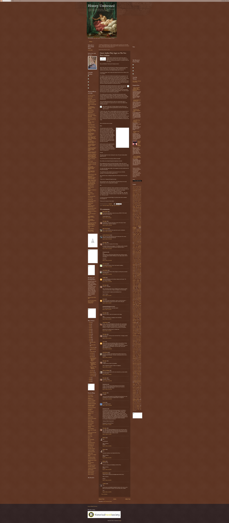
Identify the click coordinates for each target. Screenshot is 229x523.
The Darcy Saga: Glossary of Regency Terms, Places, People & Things (92, 130)
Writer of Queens (91, 474)
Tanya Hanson (105, 322)
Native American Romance (136, 291)
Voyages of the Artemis (92, 468)
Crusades (134, 215)
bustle (133, 369)
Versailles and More (91, 466)
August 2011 (92, 351)
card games (138, 369)
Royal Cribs (90, 98)
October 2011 (92, 347)
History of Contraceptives (137, 252)
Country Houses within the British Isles (92, 201)
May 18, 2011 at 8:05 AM (107, 217)
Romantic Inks (90, 447)
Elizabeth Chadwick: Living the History (91, 405)
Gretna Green (138, 237)
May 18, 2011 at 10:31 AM (107, 231)
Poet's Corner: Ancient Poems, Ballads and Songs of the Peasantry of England (92, 138)
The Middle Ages (91, 185)
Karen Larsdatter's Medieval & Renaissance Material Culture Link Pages (91, 177)
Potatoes (138, 300)
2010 (90, 377)
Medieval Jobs (90, 199)
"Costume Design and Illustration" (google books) (91, 145)
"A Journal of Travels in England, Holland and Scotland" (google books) (92, 149)
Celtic (138, 206)
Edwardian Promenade (92, 403)
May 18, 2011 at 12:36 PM (107, 274)
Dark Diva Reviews (91, 402)
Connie (104, 402)
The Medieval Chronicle (92, 101)
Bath (136, 200)
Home (90, 41)
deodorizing (139, 375)
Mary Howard (135, 278)
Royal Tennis (139, 316)
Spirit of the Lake (117, 205)
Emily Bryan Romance (92, 407)
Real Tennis (134, 306)
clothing (134, 373)
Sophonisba (134, 334)
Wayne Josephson (137, 360)
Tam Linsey (105, 263)
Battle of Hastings (138, 202)
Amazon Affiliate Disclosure (92, 506)
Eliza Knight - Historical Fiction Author (137, 81)
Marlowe (134, 277)
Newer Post (101, 499)
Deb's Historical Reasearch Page (91, 231)
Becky (104, 299)
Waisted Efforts (90, 469)
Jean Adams (90, 424)
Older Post (127, 499)
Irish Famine (139, 261)
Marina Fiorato (138, 276)
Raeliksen (138, 305)
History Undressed (101, 5)
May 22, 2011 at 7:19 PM (107, 424)
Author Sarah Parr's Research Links (91, 206)
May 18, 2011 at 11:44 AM (107, 260)
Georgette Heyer (136, 234)
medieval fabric (138, 397)
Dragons (138, 217)
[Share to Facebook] (120, 204)
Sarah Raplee (105, 270)
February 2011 (92, 374)
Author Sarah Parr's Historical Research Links (91, 172)
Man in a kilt (135, 274)
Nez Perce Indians (106, 205)
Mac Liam (138, 273)
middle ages (135, 400)
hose (139, 388)
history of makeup (138, 385)
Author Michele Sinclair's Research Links (91, 220)
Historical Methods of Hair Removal (137, 100)
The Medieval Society (91, 127)
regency (138, 405)
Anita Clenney (105, 352)
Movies (135, 290)
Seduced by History (91, 451)
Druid (134, 220)
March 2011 (92, 372)
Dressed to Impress (136, 218)
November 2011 (92, 344)
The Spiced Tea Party (91, 458)
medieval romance (136, 399)
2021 (90, 324)
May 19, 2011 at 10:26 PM (107, 380)
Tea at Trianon (90, 96)
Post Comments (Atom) (108, 501)
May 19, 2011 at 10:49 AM (107, 348)
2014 (90, 335)
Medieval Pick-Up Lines (92, 162)
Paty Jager (111, 205)
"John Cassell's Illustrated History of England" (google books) (91, 168)
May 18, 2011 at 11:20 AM (107, 248)
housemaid (134, 389)
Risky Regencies (91, 445)
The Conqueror (138, 344)
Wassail (140, 359)
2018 (90, 329)
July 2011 (92, 353)
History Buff (90, 420)
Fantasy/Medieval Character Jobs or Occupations (91, 134)
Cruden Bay (138, 214)
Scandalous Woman (91, 448)
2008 (90, 381)
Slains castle (138, 332)
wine (138, 409)
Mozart (138, 290)
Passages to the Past (91, 99)
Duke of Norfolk (139, 221)
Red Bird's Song (137, 307)
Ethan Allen (134, 231)
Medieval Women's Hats (92, 174)
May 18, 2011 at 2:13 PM (107, 295)
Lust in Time (90, 436)
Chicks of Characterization (91, 398)
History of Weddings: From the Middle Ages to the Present (137, 157)
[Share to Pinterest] (121, 204)
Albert (133, 192)
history (136, 382)
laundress (134, 390)
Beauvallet (135, 203)
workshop (134, 410)
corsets (138, 374)
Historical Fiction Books (92, 418)
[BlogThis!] (117, 204)
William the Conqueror (136, 363)
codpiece (138, 373)
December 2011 (92, 342)
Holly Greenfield (90, 423)
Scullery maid (138, 328)
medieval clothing (135, 396)
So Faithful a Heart (136, 333)
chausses (134, 370)
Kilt (137, 264)
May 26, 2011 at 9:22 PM (107, 469)
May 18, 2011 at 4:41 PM (107, 319)
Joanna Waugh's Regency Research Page (91, 217)
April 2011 (92, 370)
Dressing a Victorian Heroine (137, 219)
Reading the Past (91, 444)
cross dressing (135, 375)
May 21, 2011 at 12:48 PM (107, 405)
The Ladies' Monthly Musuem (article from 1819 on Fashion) (91, 183)
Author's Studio (90, 396)
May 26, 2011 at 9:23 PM (107, 480)
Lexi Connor (90, 434)
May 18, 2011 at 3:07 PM (107, 309)
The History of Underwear (137, 346)
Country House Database (90, 204)
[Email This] (116, 204)
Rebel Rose (139, 306)
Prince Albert (135, 301)
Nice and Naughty (91, 439)
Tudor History (90, 197)
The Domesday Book (91, 196)
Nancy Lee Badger (106, 370)
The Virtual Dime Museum (91, 463)
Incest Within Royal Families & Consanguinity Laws (136, 121)
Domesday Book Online (92, 208)
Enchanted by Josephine (90, 409)
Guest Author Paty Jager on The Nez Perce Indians (93, 359)
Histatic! (89, 415)
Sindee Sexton (90, 453)
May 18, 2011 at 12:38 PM (107, 281)
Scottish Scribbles (91, 450)
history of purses (137, 386)
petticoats (138, 403)
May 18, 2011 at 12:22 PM (107, 266)
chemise (137, 370)
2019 (90, 327)
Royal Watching (136, 317)
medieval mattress (136, 398)
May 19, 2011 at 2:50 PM (107, 367)
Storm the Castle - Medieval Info (91, 112)
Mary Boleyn (138, 277)
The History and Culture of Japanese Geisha (136, 110)
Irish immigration (135, 263)
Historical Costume (91, 209)
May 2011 (92, 356)
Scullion (134, 329)
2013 (90, 337)
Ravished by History (91, 442)
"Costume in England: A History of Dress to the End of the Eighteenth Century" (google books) (92, 156)
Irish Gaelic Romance (137, 262)
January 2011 (92, 375)
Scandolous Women (136, 321)
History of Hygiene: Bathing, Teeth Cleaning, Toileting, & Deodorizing (136, 89)
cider (140, 370)
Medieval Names (91, 110)
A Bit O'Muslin (90, 395)
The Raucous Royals (91, 457)
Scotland (134, 322)
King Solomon (139, 265)
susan (104, 341)
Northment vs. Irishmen (136, 293)
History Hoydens (91, 421)
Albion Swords (90, 161)
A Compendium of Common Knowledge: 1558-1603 (91, 107)
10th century (134, 186)
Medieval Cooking (136, 280)
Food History (139, 231)
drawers (135, 376)
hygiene (139, 389)
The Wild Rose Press (91, 465)
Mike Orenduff (105, 228)
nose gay (136, 401)
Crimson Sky (135, 213)
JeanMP (104, 277)
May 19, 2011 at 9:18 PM (107, 374)
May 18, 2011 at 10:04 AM (107, 225)
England (138, 230)
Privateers (138, 302)
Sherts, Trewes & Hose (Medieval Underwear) (92, 180)
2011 (90, 340)
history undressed (135, 388)
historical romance (137, 381)
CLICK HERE (90, 50)
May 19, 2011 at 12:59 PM (107, 357)
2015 (90, 334)
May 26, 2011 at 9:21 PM (107, 457)
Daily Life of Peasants (92, 118)
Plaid (134, 300)
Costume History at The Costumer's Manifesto (92, 152)
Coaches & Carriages (91, 400)
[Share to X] (118, 204)
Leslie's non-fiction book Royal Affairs (92, 433)
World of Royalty (91, 472)
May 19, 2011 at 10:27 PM (107, 389)
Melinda (104, 437)
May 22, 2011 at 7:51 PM (107, 434)
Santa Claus (138, 320)
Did (136, 216)
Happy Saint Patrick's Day (136, 238)
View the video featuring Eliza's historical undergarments (92, 301)
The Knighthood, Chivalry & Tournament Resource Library (92, 142)
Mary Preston (105, 211)
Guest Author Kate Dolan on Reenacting (93, 367)
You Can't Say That (91, 95)
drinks (139, 376)
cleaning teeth (138, 372)
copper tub (134, 374)
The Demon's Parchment (137, 345)
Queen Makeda (135, 303)
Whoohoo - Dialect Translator (91, 122)
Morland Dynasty (138, 289)
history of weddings (136, 387)
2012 (90, 339)
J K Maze (104, 483)
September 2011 (93, 349)
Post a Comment (104, 494)
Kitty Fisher (135, 266)
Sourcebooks (135, 335)
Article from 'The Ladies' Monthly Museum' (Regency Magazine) (92, 223)
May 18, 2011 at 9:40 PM (107, 338)
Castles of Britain (91, 228)
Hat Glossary (90, 192)
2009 (90, 379)
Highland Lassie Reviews (90, 413)
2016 (90, 332)
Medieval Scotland (91, 102)
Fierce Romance (91, 411)
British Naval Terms (91, 124)
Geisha (139, 233)
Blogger (120, 520)
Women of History (91, 471)
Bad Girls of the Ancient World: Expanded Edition (137, 199)
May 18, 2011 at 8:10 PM (107, 330)
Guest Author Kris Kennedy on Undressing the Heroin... (93, 364)
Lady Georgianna (91, 428)
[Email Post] (114, 203)
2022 (90, 322)
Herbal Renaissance (91, 114)
